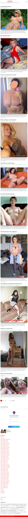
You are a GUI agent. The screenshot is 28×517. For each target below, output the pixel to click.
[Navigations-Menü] (26, 1)
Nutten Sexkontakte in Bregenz (5, 444)
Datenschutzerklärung (3, 497)
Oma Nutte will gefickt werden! (7, 194)
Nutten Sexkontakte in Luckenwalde (5, 465)
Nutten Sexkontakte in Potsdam (4, 195)
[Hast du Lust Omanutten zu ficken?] (14, 95)
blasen (16, 504)
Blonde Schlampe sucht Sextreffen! (8, 119)
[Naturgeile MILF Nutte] (14, 53)
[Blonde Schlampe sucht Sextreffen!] (14, 140)
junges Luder (12, 507)
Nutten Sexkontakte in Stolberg (5, 482)
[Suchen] (26, 409)
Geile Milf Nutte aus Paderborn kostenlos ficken (11, 283)
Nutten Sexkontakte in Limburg (4, 464)
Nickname (10, 419)
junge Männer (9, 507)
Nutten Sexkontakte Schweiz (20, 164)
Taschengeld (4, 513)
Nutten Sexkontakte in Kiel (4, 461)
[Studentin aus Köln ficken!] (14, 349)
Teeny (7, 513)
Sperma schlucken (8, 511)
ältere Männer (18, 513)
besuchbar (13, 504)
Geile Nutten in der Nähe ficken (7, 163)
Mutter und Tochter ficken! (6, 373)
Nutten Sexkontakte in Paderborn (5, 477)
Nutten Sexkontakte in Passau (4, 478)
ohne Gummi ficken (14, 508)
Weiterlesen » (10, 33)
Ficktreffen (7, 505)
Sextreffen (21, 510)
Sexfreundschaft (12, 510)
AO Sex (5, 504)
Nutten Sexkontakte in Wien (4, 486)
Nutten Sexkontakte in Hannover (5, 457)
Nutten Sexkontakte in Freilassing (5, 452)
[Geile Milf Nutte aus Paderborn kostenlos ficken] (14, 304)
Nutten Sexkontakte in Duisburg (5, 448)
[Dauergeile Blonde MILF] (14, 19)
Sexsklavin (19, 510)
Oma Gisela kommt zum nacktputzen (9, 231)
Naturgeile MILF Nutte (5, 35)
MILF (1, 508)
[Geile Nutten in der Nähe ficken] (14, 177)
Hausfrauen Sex (4, 507)
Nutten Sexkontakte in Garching (5, 453)
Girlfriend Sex (18, 505)
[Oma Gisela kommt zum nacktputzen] (14, 255)
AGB (1, 498)
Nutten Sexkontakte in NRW (4, 470)
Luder (25, 507)
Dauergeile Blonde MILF (6, 6)
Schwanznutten (3, 491)
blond (19, 504)
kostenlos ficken (20, 507)
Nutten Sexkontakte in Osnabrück (5, 474)
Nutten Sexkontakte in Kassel (4, 460)
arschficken (8, 504)
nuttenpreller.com (3, 516)
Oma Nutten (2, 76)
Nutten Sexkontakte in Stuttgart (5, 483)
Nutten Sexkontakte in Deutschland (5, 164)
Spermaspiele (14, 511)
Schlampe (3, 510)
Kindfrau (15, 507)
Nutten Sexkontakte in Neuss (4, 469)
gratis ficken (23, 505)
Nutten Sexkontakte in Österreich (13, 164)
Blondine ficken (23, 504)
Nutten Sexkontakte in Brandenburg (5, 443)
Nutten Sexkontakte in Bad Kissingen (5, 439)
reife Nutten (2, 490)
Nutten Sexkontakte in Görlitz (4, 456)
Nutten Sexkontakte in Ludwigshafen (5, 466)
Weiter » (13, 400)
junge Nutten (2, 121)
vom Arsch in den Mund (11, 513)
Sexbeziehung (7, 510)
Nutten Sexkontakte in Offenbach (5, 473)
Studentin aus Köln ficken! (6, 328)
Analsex (2, 504)
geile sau (14, 505)
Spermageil (3, 511)
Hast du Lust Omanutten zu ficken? (8, 74)
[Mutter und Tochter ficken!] (14, 385)
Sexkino (17, 510)
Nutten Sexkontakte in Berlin (7, 121)
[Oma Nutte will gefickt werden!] (14, 211)
